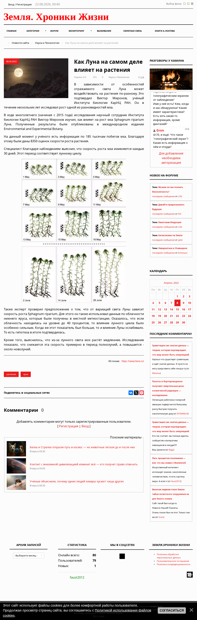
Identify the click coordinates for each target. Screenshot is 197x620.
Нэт (179, 213)
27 (165, 322)
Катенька (182, 252)
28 (171, 322)
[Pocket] (141, 392)
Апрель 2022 (171, 282)
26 (159, 322)
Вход (85, 426)
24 (189, 316)
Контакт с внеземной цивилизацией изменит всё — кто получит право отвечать (84, 464)
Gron (161, 517)
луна (25, 374)
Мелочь (156, 373)
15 (177, 309)
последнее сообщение (163, 196)
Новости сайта (20, 43)
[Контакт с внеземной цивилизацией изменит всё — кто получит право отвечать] (16, 472)
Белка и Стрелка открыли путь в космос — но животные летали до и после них (82, 447)
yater (180, 240)
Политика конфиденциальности (173, 564)
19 (159, 316)
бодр (171, 449)
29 (177, 322)
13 (165, 309)
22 (177, 316)
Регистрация (68, 426)
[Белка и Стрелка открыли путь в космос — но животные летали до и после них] (16, 455)
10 (189, 303)
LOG (180, 196)
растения (11, 374)
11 (153, 309)
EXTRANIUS (182, 413)
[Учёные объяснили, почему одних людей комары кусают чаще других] (16, 489)
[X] (136, 392)
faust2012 (176, 481)
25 (153, 322)
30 (183, 322)
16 (183, 309)
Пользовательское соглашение (173, 561)
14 (171, 309)
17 (189, 309)
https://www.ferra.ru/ (133, 361)
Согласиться (172, 610)
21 (171, 316)
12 (159, 309)
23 (183, 316)
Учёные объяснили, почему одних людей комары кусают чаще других (77, 481)
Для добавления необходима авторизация (171, 158)
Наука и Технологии (47, 43)
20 (165, 316)
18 (153, 316)
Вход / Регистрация (20, 4)
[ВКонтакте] (131, 392)
